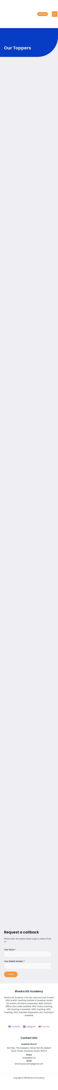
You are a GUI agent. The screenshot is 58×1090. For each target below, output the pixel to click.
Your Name (10, 949)
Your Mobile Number (14, 961)
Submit (11, 974)
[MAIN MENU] (54, 14)
